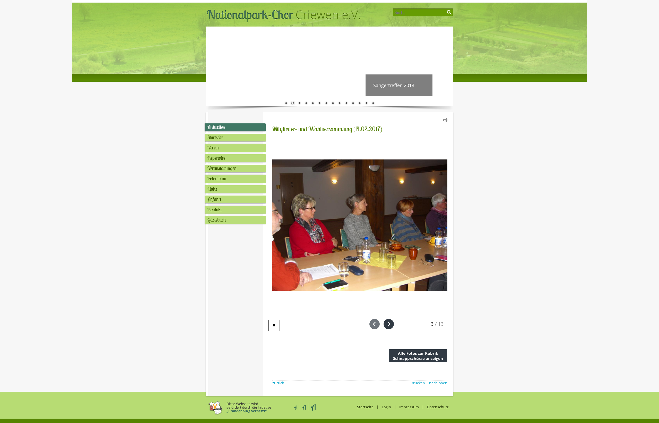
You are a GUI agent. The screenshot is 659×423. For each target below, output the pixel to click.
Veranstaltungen (222, 168)
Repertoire (216, 158)
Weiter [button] (445, 66)
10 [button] (346, 103)
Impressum (409, 406)
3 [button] (299, 103)
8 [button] (333, 103)
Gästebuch (216, 220)
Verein (213, 148)
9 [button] (339, 103)
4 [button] (306, 103)
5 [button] (313, 103)
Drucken (418, 383)
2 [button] (293, 103)
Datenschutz (438, 406)
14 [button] (373, 103)
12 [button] (359, 103)
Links (212, 189)
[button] (374, 324)
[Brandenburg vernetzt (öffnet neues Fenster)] (239, 413)
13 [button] (366, 103)
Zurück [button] (214, 66)
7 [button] (326, 103)
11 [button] (353, 103)
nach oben (438, 383)
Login (386, 406)
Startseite (215, 137)
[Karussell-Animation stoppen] (274, 325)
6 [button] (319, 103)
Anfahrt (214, 199)
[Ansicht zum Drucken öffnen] (445, 120)
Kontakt (214, 209)
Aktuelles (216, 127)
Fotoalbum (216, 178)
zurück (278, 383)
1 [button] (286, 103)
